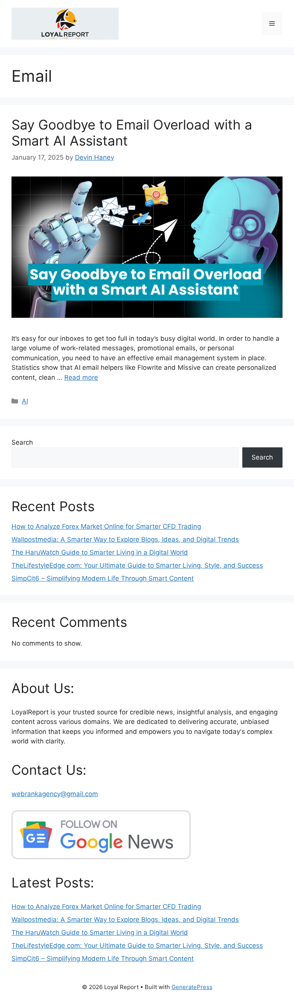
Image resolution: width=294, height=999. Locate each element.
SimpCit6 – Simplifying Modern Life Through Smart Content (102, 578)
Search (22, 442)
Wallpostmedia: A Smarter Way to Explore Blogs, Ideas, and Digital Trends (125, 539)
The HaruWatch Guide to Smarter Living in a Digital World (99, 552)
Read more (81, 377)
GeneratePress (192, 987)
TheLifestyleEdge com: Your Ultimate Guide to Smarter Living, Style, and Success (137, 565)
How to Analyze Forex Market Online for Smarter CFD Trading (106, 526)
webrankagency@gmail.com (54, 794)
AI (25, 401)
